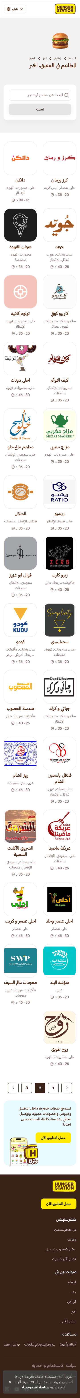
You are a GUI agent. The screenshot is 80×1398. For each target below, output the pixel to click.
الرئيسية (72, 58)
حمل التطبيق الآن (53, 1138)
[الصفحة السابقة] (66, 1088)
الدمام (72, 1282)
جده (73, 1292)
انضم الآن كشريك (64, 1259)
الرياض (71, 1301)
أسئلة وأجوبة (68, 1344)
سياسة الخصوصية (35, 1387)
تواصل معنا (12, 1344)
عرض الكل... (68, 1321)
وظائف (71, 1239)
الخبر (45, 58)
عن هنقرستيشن (65, 1229)
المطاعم (58, 58)
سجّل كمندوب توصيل (61, 1249)
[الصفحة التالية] (13, 1088)
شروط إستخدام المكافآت (39, 1344)
